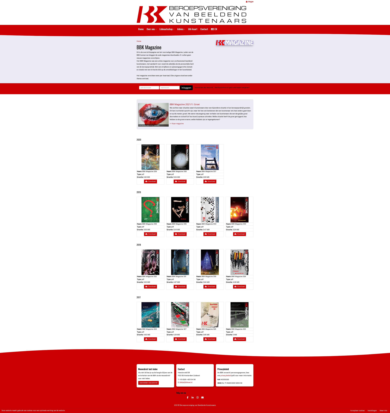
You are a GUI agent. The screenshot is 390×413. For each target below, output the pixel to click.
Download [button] (151, 181)
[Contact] (202, 398)
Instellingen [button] (372, 411)
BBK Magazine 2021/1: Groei (185, 104)
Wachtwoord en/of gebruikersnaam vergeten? (232, 87)
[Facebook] (187, 398)
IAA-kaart (192, 29)
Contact (204, 29)
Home (141, 29)
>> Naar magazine (177, 123)
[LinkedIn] (192, 398)
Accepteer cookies (357, 411)
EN (215, 29)
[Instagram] (197, 398)
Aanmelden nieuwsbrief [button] (148, 383)
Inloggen (250, 1)
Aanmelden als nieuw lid (204, 87)
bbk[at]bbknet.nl (186, 382)
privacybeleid (225, 376)
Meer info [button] (383, 411)
